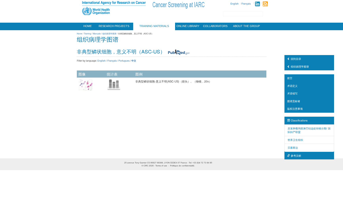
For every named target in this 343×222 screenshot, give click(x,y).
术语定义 (292, 86)
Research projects (114, 26)
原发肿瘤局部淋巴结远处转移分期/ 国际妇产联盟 (309, 130)
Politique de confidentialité (182, 166)
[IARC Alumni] (257, 3)
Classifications (299, 120)
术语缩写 (292, 93)
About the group (246, 26)
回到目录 (296, 59)
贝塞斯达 (293, 147)
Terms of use (161, 166)
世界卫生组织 (295, 140)
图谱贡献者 (293, 101)
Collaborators (215, 26)
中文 (133, 60)
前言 (289, 78)
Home (87, 26)
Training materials (154, 26)
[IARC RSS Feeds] (265, 3)
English (234, 3)
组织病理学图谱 (300, 66)
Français (246, 3)
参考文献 (296, 155)
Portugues (124, 60)
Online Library (187, 26)
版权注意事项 (295, 109)
